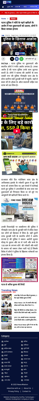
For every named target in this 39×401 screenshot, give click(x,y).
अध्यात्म (25, 355)
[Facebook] (17, 59)
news (13, 18)
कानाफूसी (6, 369)
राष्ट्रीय (25, 376)
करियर (25, 341)
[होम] (6, 3)
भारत (25, 7)
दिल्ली (25, 373)
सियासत (25, 352)
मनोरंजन (32, 7)
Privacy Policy (13, 391)
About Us (27, 388)
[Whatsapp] (21, 59)
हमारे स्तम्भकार (7, 352)
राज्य (16, 7)
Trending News (9, 290)
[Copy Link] (3, 59)
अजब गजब (26, 359)
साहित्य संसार (7, 348)
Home (3, 18)
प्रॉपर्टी (5, 355)
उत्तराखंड (26, 380)
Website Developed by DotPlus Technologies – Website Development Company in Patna (19, 398)
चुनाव (9, 7)
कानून (25, 362)
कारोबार (6, 341)
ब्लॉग (25, 369)
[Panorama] (19, 210)
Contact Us (26, 391)
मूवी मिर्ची (26, 348)
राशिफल (25, 345)
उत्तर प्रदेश (6, 380)
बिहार (5, 373)
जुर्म (4, 345)
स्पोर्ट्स (5, 359)
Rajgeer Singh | (15, 35)
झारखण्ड (6, 376)
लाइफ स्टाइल (7, 366)
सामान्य (25, 366)
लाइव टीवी (6, 362)
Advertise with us (13, 388)
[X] (12, 59)
